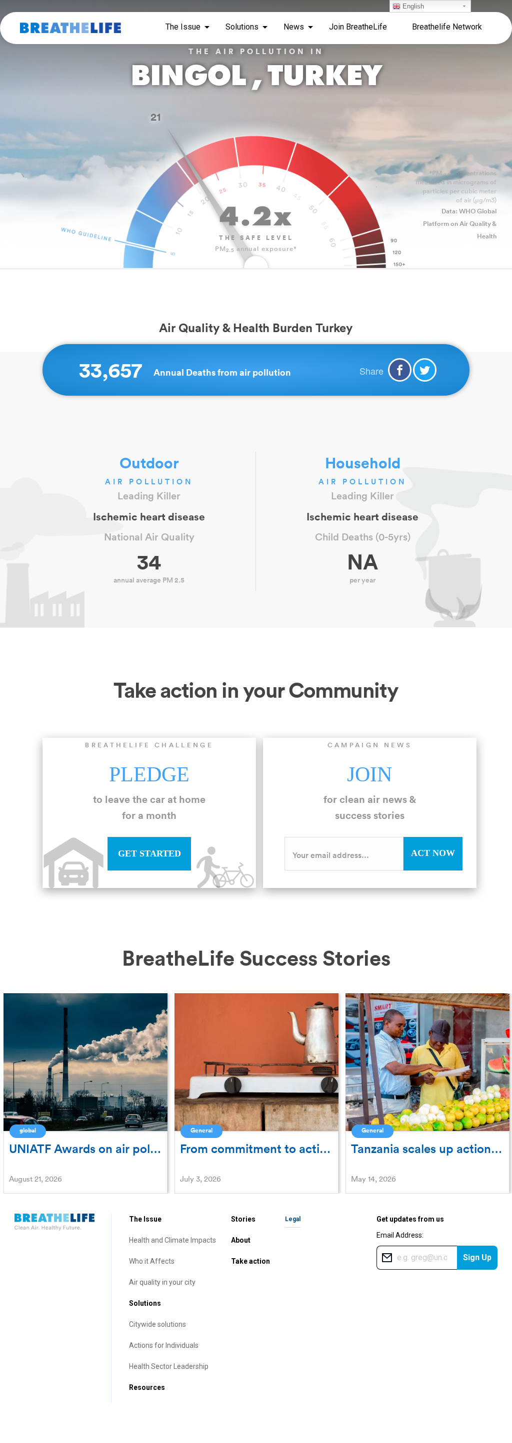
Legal (292, 1219)
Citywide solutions (157, 1324)
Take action (250, 1261)
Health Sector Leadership (168, 1366)
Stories (243, 1219)
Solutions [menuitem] (242, 27)
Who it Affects (151, 1261)
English (412, 6)
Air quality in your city (162, 1282)
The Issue (145, 1219)
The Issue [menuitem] (183, 27)
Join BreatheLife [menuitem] (358, 27)
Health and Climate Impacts (172, 1240)
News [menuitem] (294, 27)
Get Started (149, 853)
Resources (147, 1387)
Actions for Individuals (163, 1345)
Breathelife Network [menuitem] (447, 27)
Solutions (145, 1303)
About (240, 1240)
